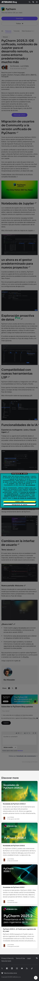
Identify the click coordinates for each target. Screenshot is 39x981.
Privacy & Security (7, 958)
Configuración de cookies (19, 504)
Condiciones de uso (12, 494)
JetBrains (15, 977)
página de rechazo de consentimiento (25, 498)
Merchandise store (10, 973)
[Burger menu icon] (37, 2)
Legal (29, 958)
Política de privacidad (28, 492)
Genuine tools (6, 961)
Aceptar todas (19, 501)
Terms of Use (20, 958)
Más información (30, 485)
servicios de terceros (11, 495)
